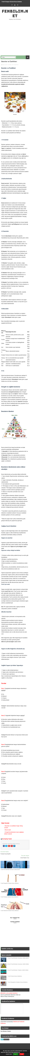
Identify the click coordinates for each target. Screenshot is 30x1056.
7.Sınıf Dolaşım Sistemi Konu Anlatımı (9, 896)
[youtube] (15, 5)
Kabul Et (16, 1054)
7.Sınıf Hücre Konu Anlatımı (14, 976)
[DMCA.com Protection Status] (5, 1039)
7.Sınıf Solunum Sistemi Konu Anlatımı (11, 1)
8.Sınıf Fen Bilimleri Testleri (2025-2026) (17, 970)
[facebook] (12, 5)
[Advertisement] (15, 38)
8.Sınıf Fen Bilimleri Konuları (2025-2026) (18, 964)
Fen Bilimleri (15, 64)
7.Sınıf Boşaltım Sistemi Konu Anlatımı (10, 883)
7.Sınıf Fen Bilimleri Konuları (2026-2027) (10, 869)
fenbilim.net (15, 13)
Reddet (21, 1054)
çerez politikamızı (24, 1052)
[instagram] (18, 5)
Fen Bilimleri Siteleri (6, 1031)
